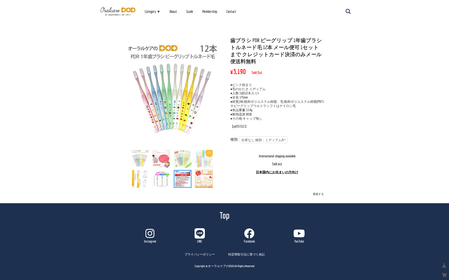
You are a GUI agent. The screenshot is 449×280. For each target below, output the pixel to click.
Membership (209, 11)
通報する (318, 193)
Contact (231, 11)
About (173, 11)
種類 (234, 139)
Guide (189, 11)
